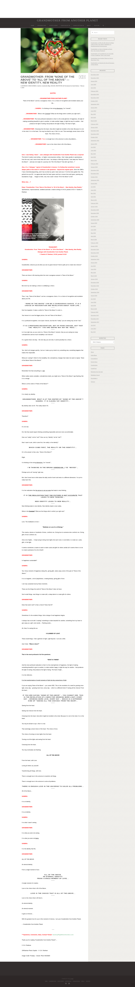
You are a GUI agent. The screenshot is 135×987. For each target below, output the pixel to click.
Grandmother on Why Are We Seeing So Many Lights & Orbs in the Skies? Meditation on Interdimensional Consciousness (102, 44)
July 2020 (93, 226)
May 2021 (93, 193)
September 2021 (95, 180)
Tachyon (93, 381)
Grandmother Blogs (46, 85)
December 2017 (95, 315)
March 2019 (94, 276)
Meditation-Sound (95, 375)
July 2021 (93, 186)
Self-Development (67, 85)
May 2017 (93, 332)
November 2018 (95, 285)
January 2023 (94, 127)
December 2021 (95, 170)
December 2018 (95, 282)
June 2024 (93, 84)
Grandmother (94, 365)
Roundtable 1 (94, 378)
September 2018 (95, 292)
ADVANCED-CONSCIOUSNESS (29, 85)
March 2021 (94, 200)
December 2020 (95, 210)
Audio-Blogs (94, 355)
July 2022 (93, 147)
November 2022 (95, 134)
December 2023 (95, 94)
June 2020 (93, 229)
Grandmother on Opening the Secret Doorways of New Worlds (102, 63)
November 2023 (95, 97)
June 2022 (93, 150)
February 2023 (94, 124)
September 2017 (95, 322)
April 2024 (93, 87)
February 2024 (94, 91)
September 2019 (95, 259)
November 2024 (95, 78)
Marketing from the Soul (97, 371)
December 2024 (95, 74)
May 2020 (93, 233)
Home (46, 981)
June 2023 (93, 111)
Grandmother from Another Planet (67, 20)
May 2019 (93, 272)
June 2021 (93, 190)
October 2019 (94, 256)
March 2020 (94, 239)
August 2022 (94, 144)
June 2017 (93, 328)
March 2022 (94, 160)
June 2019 (93, 269)
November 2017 (95, 318)
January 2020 (94, 246)
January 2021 (94, 206)
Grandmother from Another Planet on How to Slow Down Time (102, 59)
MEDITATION (59, 85)
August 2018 (94, 295)
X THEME (71, 978)
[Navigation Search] (103, 25)
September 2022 (95, 140)
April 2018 (93, 305)
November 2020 (95, 213)
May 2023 (93, 114)
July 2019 (93, 266)
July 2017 (93, 325)
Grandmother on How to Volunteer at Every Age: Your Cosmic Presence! (101, 49)
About (92, 352)
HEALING (53, 85)
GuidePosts (94, 368)
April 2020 (93, 236)
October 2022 (94, 137)
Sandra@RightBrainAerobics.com (63, 934)
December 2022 (95, 130)
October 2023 (94, 101)
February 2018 (94, 312)
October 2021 (94, 177)
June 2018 (93, 302)
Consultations (94, 358)
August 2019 (94, 262)
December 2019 (95, 249)
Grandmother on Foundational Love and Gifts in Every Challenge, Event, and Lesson (102, 54)
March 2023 (94, 120)
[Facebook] (66, 983)
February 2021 (94, 203)
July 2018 (93, 299)
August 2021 (94, 183)
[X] (69, 983)
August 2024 (94, 81)
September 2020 (95, 219)
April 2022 (93, 157)
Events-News (94, 362)
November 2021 (95, 173)
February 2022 (94, 163)
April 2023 (93, 117)
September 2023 (95, 104)
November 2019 (95, 252)
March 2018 (94, 309)
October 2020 (94, 216)
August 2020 (94, 223)
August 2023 (94, 107)
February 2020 (94, 243)
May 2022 (93, 153)
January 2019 (94, 279)
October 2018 (94, 289)
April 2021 (93, 196)
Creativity (39, 85)
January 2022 (94, 167)
